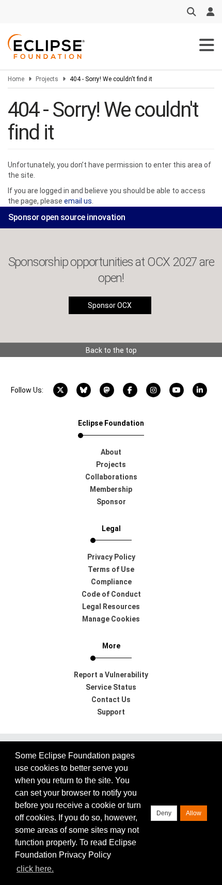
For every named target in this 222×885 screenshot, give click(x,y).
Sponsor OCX (110, 305)
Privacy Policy (111, 557)
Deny (163, 813)
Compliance (111, 582)
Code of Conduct (111, 594)
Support (111, 712)
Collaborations (111, 477)
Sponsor (111, 502)
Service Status (111, 687)
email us (78, 201)
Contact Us (111, 699)
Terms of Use (111, 569)
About (111, 452)
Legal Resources (111, 606)
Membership (111, 489)
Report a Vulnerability (111, 675)
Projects (47, 79)
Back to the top (111, 350)
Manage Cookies (111, 619)
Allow (193, 813)
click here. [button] (35, 868)
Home (16, 79)
